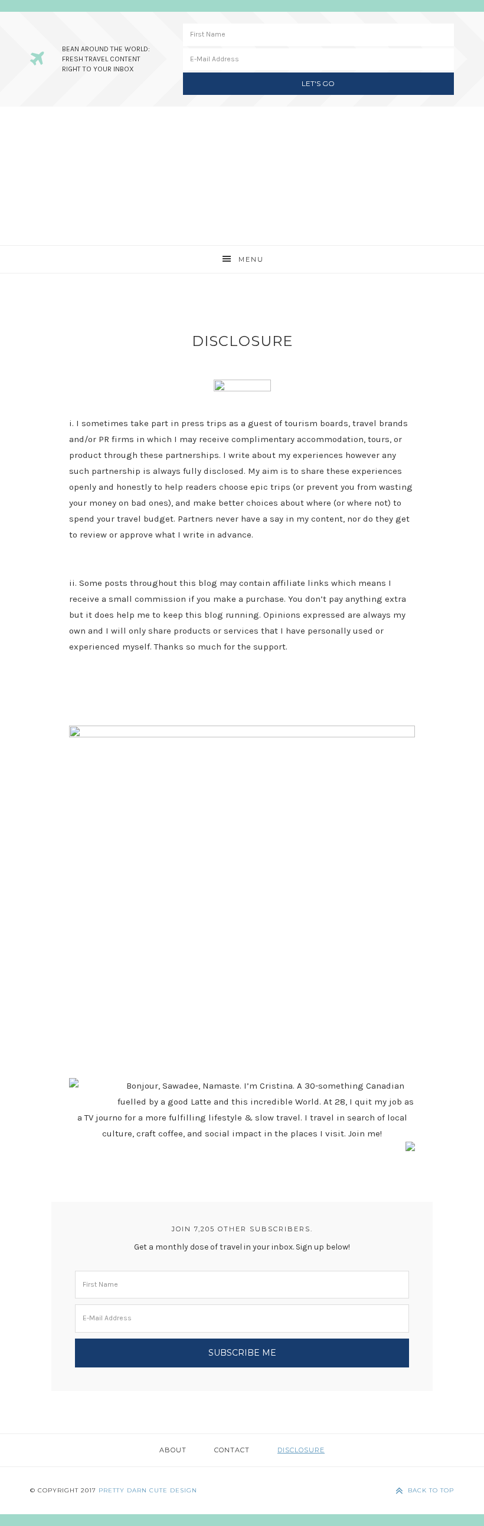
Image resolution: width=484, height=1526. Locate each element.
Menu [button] (251, 259)
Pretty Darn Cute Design (148, 1490)
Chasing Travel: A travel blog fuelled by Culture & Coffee (242, 176)
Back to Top (431, 1490)
